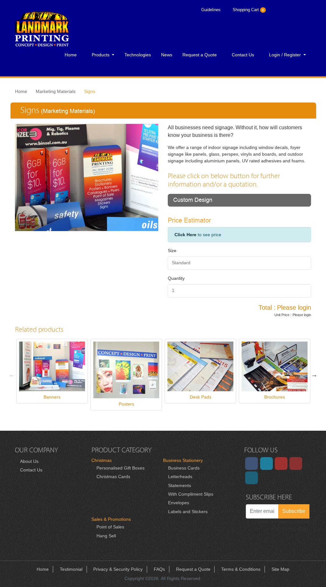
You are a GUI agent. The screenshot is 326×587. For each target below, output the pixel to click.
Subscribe (293, 511)
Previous (12, 374)
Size (172, 250)
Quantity (176, 278)
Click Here (185, 234)
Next (314, 374)
